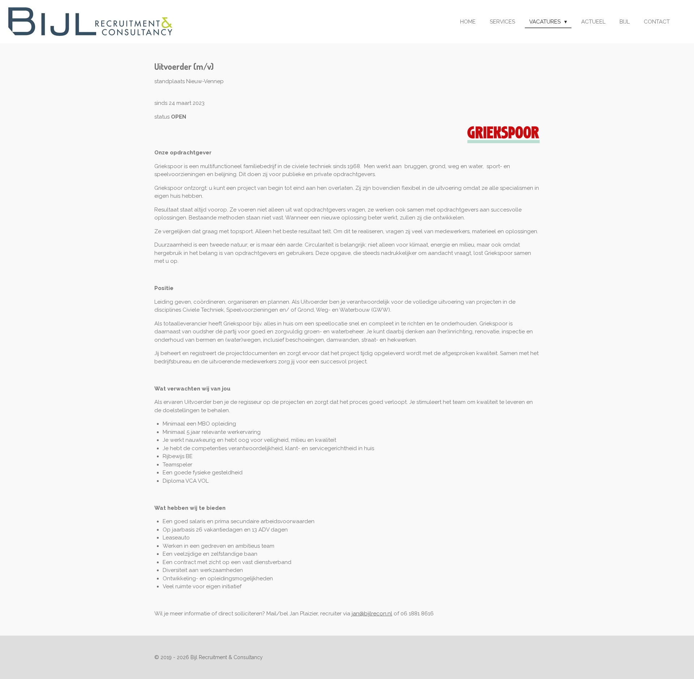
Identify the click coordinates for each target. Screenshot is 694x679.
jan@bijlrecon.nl (372, 613)
